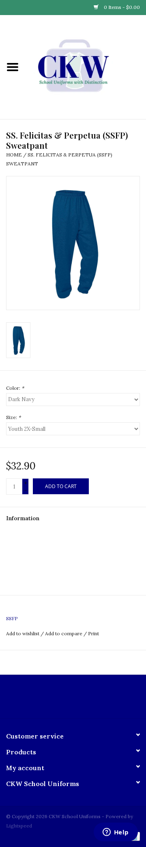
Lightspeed (19, 826)
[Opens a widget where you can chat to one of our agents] (115, 833)
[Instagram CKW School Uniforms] (80, 699)
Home (14, 155)
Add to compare (64, 633)
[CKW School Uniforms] (85, 66)
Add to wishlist (22, 633)
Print (93, 633)
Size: (13, 417)
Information (22, 518)
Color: (15, 388)
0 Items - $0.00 (121, 7)
